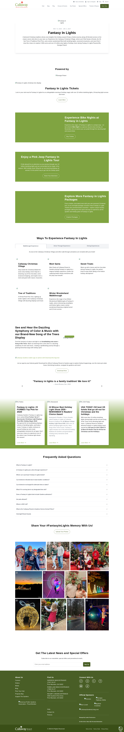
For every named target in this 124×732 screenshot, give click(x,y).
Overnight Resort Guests (23, 514)
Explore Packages (72, 217)
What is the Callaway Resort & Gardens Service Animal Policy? (35, 509)
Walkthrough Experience (30, 246)
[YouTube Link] (81, 686)
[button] (22, 386)
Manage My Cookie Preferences (87, 717)
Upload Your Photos (62, 531)
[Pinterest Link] (100, 681)
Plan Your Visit (19, 691)
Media (17, 685)
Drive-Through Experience (62, 246)
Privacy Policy (104, 729)
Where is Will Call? (22, 504)
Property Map (19, 694)
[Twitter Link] (94, 681)
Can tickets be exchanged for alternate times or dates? (32, 484)
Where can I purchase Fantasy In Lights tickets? (30, 475)
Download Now (62, 370)
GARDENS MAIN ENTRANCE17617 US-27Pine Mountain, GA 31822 (56, 682)
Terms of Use (89, 729)
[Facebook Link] (81, 681)
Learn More (62, 100)
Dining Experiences (93, 246)
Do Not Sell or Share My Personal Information (90, 721)
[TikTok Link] (87, 686)
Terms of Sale (96, 729)
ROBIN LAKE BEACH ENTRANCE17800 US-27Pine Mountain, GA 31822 (58, 689)
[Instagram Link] (87, 681)
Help (48, 709)
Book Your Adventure (51, 176)
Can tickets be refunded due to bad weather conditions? (33, 479)
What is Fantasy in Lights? (24, 465)
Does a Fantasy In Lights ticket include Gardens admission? (34, 494)
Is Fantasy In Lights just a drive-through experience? (31, 470)
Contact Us (50, 712)
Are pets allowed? (21, 499)
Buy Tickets (70, 136)
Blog (16, 688)
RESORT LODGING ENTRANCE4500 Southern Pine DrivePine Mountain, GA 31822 (57, 696)
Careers (17, 680)
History (17, 683)
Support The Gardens (22, 696)
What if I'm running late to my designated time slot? (31, 489)
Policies (49, 715)
